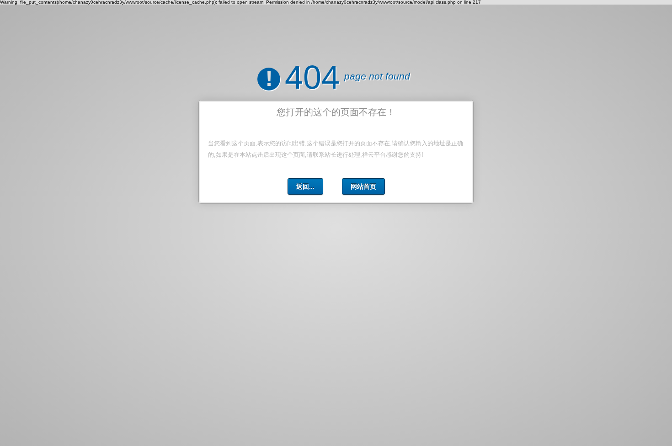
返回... (305, 186)
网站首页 (363, 186)
